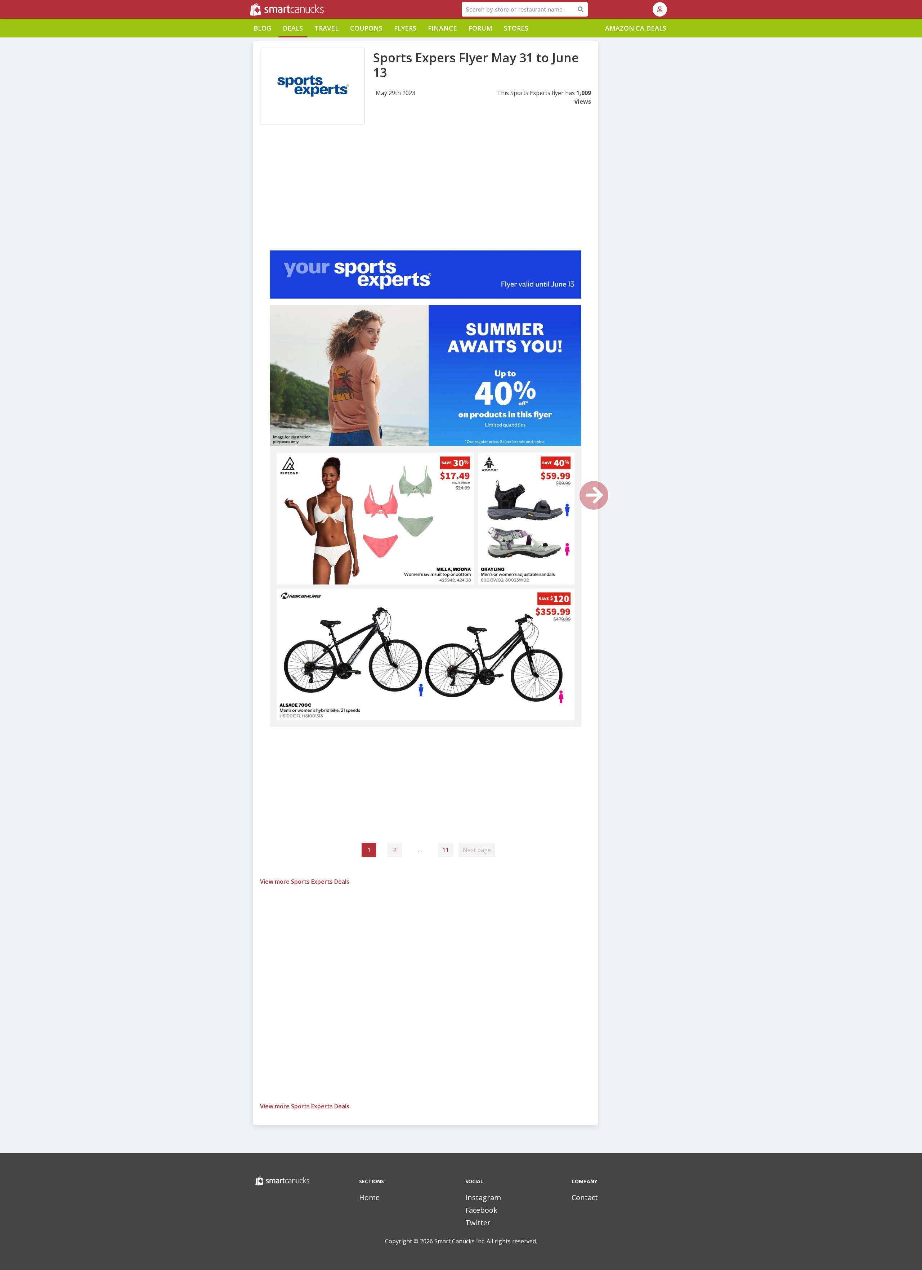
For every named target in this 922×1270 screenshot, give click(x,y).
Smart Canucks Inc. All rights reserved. (485, 1241)
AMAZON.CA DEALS (635, 28)
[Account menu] (660, 9)
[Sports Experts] (312, 86)
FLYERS (405, 28)
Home (369, 1197)
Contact (585, 1197)
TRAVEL (326, 28)
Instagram (483, 1197)
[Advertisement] (425, 190)
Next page (477, 850)
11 (445, 850)
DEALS (293, 28)
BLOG (262, 28)
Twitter (478, 1223)
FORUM (480, 28)
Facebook (481, 1210)
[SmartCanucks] (250, 9)
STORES (516, 28)
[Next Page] (593, 495)
